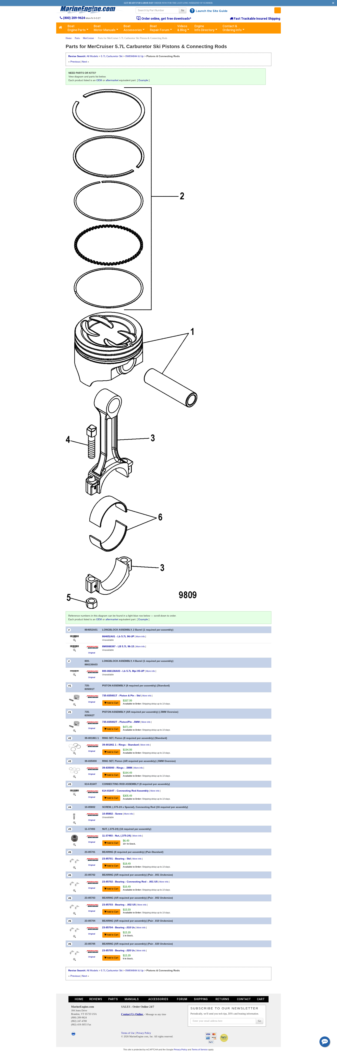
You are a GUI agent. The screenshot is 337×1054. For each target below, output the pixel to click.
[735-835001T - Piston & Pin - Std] (74, 698)
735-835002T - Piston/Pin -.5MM (121, 721)
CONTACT (244, 999)
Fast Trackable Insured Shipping (256, 18)
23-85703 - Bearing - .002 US (119, 904)
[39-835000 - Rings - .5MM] (74, 770)
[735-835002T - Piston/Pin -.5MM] (74, 724)
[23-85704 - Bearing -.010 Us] (74, 929)
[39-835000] (74, 776)
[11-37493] (74, 844)
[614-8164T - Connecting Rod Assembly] (74, 790)
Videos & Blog (182, 28)
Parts (77, 38)
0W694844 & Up (134, 56)
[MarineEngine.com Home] (92, 9)
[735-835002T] (74, 730)
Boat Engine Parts (77, 28)
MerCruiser (88, 38)
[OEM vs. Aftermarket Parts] (92, 652)
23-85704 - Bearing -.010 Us (118, 927)
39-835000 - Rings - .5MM (117, 767)
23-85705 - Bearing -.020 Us (118, 950)
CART (261, 999)
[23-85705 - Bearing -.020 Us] (74, 952)
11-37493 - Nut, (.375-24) (116, 835)
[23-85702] (74, 890)
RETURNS (222, 999)
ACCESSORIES (158, 999)
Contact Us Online (132, 1014)
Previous (75, 61)
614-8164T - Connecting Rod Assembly (125, 790)
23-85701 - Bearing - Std (116, 858)
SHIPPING (201, 999)
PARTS (113, 999)
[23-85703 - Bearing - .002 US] (74, 906)
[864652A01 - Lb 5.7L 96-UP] (74, 636)
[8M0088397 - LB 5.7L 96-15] (74, 646)
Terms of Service (200, 1049)
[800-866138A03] (74, 674)
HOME (79, 999)
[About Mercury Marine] (92, 647)
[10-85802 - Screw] (74, 816)
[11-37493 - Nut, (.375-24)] (74, 838)
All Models (92, 56)
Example (143, 80)
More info (140, 636)
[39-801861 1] (74, 753)
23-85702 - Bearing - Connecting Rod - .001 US (130, 881)
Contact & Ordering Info (232, 28)
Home (69, 38)
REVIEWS (95, 999)
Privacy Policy (143, 1033)
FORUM (182, 999)
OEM (99, 80)
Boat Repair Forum (159, 28)
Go (182, 10)
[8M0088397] (74, 649)
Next (84, 61)
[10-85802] (74, 822)
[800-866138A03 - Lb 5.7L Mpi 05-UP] (74, 671)
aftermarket (112, 80)
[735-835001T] (74, 704)
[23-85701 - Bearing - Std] (74, 861)
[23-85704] (74, 936)
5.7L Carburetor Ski (112, 56)
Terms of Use (127, 1033)
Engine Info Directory (204, 28)
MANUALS (132, 999)
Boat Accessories (133, 28)
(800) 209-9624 (74, 18)
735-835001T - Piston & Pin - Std (121, 695)
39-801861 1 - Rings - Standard (120, 744)
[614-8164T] (74, 794)
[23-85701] (74, 867)
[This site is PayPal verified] (225, 1037)
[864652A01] (74, 639)
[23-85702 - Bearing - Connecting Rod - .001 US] (74, 883)
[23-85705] (74, 959)
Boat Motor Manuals (104, 28)
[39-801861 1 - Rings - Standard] (74, 747)
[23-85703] (74, 913)
